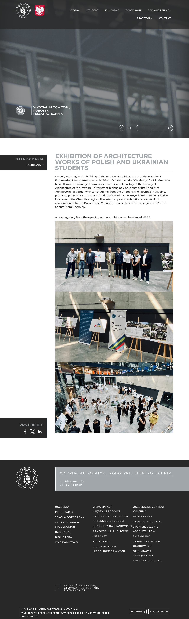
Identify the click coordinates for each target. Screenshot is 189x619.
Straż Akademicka (147, 560)
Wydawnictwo (66, 542)
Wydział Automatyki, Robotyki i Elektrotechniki (51, 110)
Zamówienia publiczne (111, 531)
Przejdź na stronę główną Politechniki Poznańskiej (82, 588)
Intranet (100, 536)
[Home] (24, 10)
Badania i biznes (159, 10)
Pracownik (144, 18)
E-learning (141, 536)
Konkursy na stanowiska (113, 526)
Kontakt (165, 18)
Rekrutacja (64, 512)
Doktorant (133, 10)
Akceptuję (137, 611)
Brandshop (102, 541)
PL (121, 128)
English (129, 129)
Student (92, 10)
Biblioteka (63, 537)
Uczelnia (62, 506)
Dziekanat (63, 531)
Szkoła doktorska (69, 517)
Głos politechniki (147, 521)
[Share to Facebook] (25, 432)
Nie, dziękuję (159, 611)
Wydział (74, 10)
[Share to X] (32, 432)
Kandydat (112, 10)
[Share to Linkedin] (40, 432)
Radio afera (142, 516)
